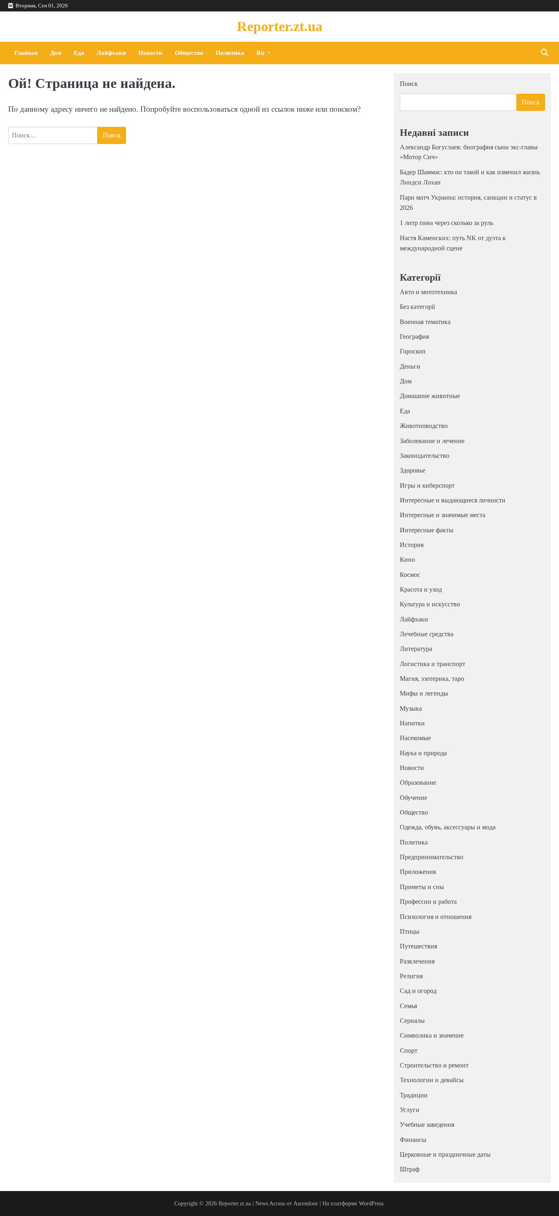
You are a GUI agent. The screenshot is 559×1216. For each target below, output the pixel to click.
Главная (26, 52)
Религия (411, 976)
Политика (230, 52)
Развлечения (417, 961)
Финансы (413, 1140)
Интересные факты (426, 530)
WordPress (371, 1203)
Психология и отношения (435, 917)
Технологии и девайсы (432, 1080)
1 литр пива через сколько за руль (446, 223)
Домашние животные (430, 396)
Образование (418, 782)
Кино (407, 559)
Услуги (409, 1110)
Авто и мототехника (428, 292)
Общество (189, 52)
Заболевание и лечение (432, 441)
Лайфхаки (111, 52)
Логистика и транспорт (432, 664)
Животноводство (424, 426)
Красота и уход (421, 589)
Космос (410, 575)
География (414, 336)
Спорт (408, 1050)
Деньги (410, 366)
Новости (150, 52)
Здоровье (412, 470)
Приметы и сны (422, 887)
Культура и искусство (430, 604)
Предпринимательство (431, 857)
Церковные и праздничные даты (445, 1154)
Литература (416, 649)
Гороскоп (413, 351)
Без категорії (417, 307)
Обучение (413, 798)
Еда (79, 52)
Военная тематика (425, 322)
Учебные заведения (427, 1124)
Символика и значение (432, 1035)
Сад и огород (418, 991)
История (412, 545)
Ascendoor (305, 1203)
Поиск (409, 83)
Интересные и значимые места (442, 515)
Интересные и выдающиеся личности (452, 500)
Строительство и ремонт (434, 1065)
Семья (408, 1006)
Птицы (409, 931)
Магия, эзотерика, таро (432, 678)
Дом (55, 52)
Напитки (412, 723)
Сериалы (412, 1021)
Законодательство (424, 455)
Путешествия (418, 946)
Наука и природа (423, 753)
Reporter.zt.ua (279, 26)
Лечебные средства (426, 634)
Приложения (418, 872)
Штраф (409, 1169)
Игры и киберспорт (427, 485)
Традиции (414, 1095)
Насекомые (415, 738)
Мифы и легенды (424, 693)
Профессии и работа (428, 901)
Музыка (411, 708)
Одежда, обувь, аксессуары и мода (448, 827)
